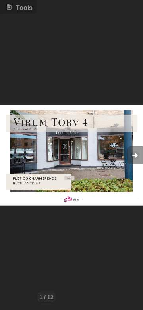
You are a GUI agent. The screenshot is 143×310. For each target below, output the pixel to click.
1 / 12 (46, 297)
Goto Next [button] (135, 155)
